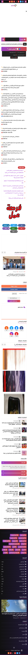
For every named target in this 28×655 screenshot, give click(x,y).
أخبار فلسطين (21, 538)
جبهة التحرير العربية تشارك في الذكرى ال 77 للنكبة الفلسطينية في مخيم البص (13, 187)
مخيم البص (7, 650)
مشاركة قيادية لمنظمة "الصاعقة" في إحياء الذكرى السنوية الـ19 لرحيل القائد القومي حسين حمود (15, 510)
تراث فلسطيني (21, 547)
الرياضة (23, 544)
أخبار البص (22, 535)
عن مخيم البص (22, 628)
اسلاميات (14, 541)
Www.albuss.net (23, 618)
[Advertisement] (14, 22)
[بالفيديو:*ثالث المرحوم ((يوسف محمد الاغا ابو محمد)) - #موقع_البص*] (24, 422)
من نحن (23, 644)
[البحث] (2, 2)
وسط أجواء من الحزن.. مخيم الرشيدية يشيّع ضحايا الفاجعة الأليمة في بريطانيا (11, 484)
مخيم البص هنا (22, 641)
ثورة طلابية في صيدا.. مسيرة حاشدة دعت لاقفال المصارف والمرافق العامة (11, 439)
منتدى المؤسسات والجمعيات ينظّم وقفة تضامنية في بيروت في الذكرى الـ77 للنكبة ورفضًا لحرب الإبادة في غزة (13, 193)
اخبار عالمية (22, 541)
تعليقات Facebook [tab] (14, 289)
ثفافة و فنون (6, 547)
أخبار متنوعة (12, 538)
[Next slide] (2, 252)
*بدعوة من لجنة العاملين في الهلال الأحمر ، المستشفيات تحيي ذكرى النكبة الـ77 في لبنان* (14, 171)
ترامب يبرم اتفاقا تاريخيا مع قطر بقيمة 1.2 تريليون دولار (13, 182)
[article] (14, 239)
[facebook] (23, 2)
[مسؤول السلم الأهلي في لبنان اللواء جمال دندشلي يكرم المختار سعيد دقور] (22, 493)
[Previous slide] (5, 345)
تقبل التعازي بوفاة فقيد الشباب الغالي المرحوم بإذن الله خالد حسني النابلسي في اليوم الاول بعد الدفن (14, 520)
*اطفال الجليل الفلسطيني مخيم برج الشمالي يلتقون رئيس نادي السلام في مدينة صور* (11, 501)
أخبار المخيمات (14, 535)
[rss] (12, 2)
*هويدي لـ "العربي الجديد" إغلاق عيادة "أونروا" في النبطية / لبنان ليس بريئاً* (13, 177)
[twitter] (21, 2)
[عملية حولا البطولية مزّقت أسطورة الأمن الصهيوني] (24, 445)
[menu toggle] (26, 2)
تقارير (14, 547)
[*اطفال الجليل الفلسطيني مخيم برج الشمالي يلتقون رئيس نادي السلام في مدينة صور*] (22, 501)
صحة (24, 589)
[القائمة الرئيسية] (3, 39)
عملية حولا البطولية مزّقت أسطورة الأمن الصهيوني (11, 446)
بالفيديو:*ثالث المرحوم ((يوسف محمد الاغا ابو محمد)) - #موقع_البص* (11, 423)
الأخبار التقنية (6, 541)
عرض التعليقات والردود (13, 301)
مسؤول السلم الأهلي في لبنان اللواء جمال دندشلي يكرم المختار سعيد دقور (10, 493)
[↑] (14, 648)
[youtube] (18, 2)
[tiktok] (16, 2)
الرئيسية (22, 39)
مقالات (4, 550)
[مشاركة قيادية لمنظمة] (22, 509)
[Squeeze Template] (22, 650)
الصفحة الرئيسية (21, 55)
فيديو (23, 550)
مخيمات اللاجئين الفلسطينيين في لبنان (17, 638)
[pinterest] (14, 2)
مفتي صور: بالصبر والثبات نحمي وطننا (16, 198)
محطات (17, 550)
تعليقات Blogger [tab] (14, 286)
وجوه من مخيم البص (14, 553)
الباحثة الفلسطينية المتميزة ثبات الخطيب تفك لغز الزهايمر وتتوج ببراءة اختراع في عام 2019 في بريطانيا (11, 431)
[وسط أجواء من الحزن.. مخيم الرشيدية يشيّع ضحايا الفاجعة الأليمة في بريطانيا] (22, 484)
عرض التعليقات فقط (13, 298)
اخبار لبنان (23, 571)
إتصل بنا (23, 631)
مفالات (10, 550)
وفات (5, 553)
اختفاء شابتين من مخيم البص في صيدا (12, 453)
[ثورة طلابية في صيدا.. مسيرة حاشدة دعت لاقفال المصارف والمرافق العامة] (24, 438)
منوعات (14, 55)
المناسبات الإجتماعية (14, 544)
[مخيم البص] (14, 5)
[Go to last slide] (5, 252)
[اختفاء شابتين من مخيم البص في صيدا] (24, 453)
